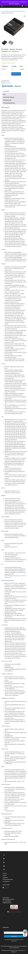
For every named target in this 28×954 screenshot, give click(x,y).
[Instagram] (4, 869)
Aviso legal (5, 877)
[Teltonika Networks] (11, 86)
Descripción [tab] (6, 91)
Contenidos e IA (6, 881)
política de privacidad (14, 939)
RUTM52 (8, 83)
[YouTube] (4, 866)
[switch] (25, 935)
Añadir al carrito (16, 74)
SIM (10, 83)
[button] (24, 16)
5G (5, 83)
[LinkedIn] (4, 862)
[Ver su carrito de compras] (22, 6)
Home (2, 11)
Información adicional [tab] (8, 97)
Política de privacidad (8, 879)
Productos (7, 11)
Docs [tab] (4, 94)
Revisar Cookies (6, 884)
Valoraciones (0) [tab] (7, 100)
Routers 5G (22, 11)
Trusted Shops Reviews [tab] (9, 103)
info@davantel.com (7, 902)
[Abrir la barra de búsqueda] (26, 6)
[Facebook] (4, 855)
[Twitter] (4, 858)
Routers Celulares (15, 11)
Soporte (5, 875)
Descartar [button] (17, 3)
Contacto (5, 873)
